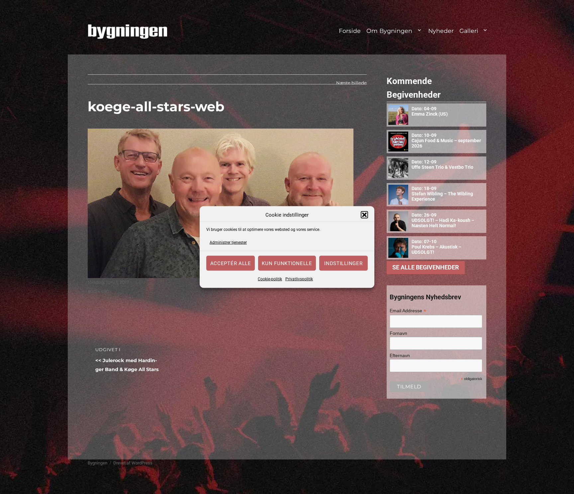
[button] (364, 215)
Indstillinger (343, 263)
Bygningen (97, 462)
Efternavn (400, 355)
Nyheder (441, 30)
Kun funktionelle (287, 263)
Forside (350, 30)
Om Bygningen (389, 30)
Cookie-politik (270, 279)
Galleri (468, 30)
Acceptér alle (230, 263)
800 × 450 (98, 291)
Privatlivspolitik (299, 279)
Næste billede (351, 82)
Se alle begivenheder (425, 267)
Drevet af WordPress (132, 462)
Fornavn (398, 333)
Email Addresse (408, 311)
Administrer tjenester (228, 242)
